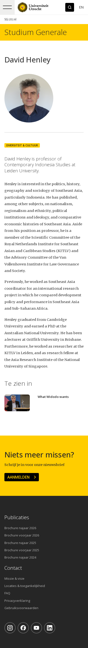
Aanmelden (18, 477)
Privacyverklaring (17, 600)
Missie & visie (14, 578)
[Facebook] (23, 627)
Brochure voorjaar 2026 (21, 535)
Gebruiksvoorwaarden (21, 608)
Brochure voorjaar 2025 (21, 550)
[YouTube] (36, 627)
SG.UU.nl (10, 19)
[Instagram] (10, 627)
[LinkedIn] (49, 627)
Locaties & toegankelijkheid (24, 586)
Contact (13, 568)
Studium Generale (35, 32)
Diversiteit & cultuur (22, 145)
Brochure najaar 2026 (20, 528)
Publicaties (16, 517)
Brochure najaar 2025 (20, 543)
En (81, 7)
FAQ (7, 593)
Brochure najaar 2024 (20, 557)
